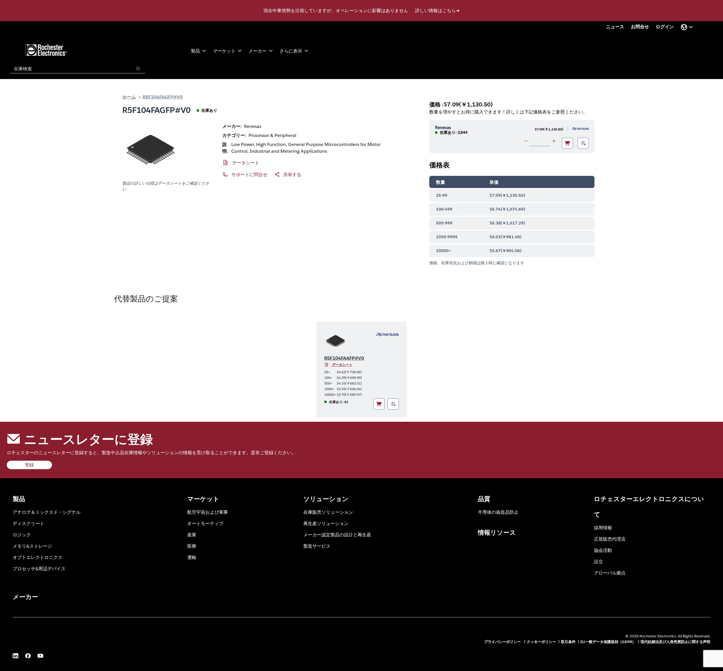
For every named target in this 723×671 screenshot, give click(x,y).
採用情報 (603, 527)
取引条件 (568, 641)
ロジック (22, 534)
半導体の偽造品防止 (498, 512)
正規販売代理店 (610, 538)
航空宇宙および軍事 (207, 512)
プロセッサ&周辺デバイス (39, 568)
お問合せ (640, 27)
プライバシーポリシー (503, 641)
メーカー (258, 50)
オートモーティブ (205, 523)
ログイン (665, 27)
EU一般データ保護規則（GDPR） (608, 641)
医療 (191, 545)
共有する (292, 174)
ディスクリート (28, 523)
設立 (598, 561)
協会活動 (603, 550)
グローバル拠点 (610, 572)
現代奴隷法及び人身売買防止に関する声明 (675, 641)
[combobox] (68, 68)
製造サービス (316, 545)
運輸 (191, 557)
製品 (195, 50)
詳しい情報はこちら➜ (437, 11)
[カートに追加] (567, 143)
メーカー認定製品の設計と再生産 (337, 534)
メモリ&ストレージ (32, 545)
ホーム (129, 96)
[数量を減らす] (525, 141)
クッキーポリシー (541, 641)
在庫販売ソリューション (328, 512)
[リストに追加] (583, 143)
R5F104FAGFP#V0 (163, 96)
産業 (191, 534)
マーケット (224, 50)
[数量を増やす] (553, 141)
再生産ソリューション (326, 523)
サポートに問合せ (249, 174)
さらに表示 (291, 50)
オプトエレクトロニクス (37, 557)
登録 (29, 465)
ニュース (615, 27)
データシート (245, 162)
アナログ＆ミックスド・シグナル (46, 512)
